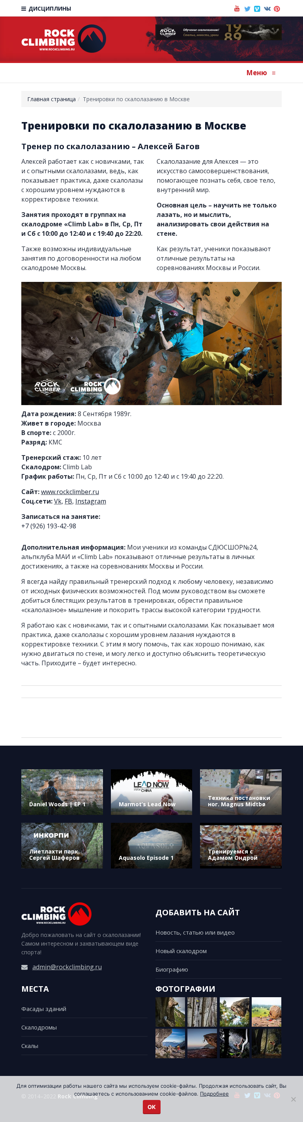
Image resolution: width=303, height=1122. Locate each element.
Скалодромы (39, 1027)
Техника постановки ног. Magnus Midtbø (239, 801)
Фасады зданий (43, 1009)
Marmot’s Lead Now (147, 804)
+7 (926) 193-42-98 (48, 526)
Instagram (90, 501)
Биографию (171, 969)
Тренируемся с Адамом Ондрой (233, 854)
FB (68, 501)
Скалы (29, 1046)
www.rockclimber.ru (70, 491)
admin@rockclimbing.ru (67, 967)
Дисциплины (49, 8)
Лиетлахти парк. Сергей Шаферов (54, 854)
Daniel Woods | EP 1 (57, 804)
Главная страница (51, 99)
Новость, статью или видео (195, 932)
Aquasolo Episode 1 (146, 857)
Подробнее (214, 1094)
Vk (58, 501)
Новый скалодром (181, 951)
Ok (152, 1106)
